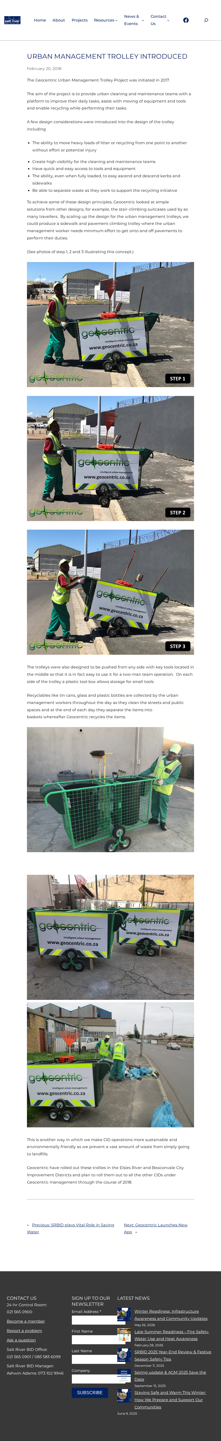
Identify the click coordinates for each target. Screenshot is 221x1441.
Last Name (82, 1350)
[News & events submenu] (143, 20)
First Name (82, 1331)
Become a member (26, 1321)
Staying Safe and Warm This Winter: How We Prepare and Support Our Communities (170, 1400)
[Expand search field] (206, 20)
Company (81, 1370)
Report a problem (24, 1330)
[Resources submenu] (116, 20)
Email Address (86, 1311)
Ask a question (21, 1340)
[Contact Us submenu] (168, 20)
